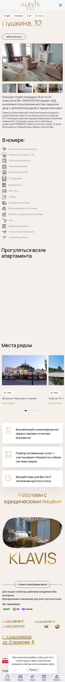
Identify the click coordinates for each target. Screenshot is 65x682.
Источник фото (8, 403)
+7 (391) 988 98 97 (13, 621)
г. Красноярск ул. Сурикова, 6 (18, 639)
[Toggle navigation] (52, 5)
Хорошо (33, 669)
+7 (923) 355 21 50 (13, 626)
